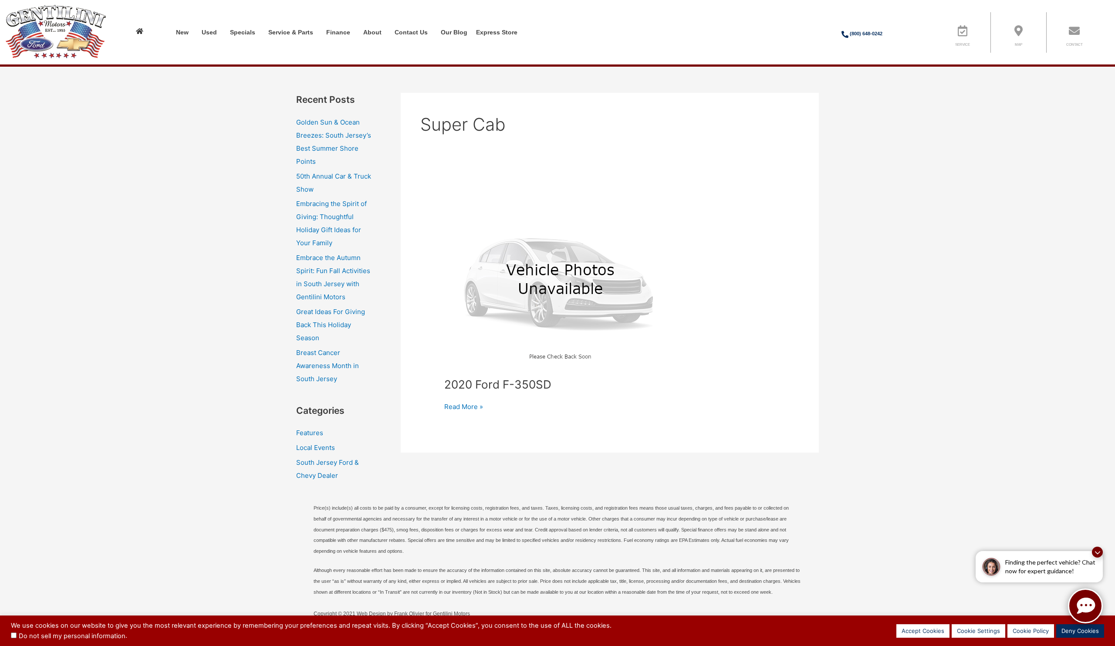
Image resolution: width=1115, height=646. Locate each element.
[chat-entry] (1085, 606)
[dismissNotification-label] (1097, 552)
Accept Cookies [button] (923, 630)
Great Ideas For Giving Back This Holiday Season (330, 325)
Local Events (315, 447)
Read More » (463, 406)
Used (209, 32)
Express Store (496, 32)
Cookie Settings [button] (978, 630)
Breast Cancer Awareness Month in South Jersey (327, 365)
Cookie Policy (1031, 630)
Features (309, 433)
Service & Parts (290, 32)
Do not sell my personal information (72, 636)
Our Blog (454, 32)
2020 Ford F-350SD (497, 384)
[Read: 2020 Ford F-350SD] (560, 280)
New (182, 32)
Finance (338, 32)
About (372, 32)
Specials (242, 32)
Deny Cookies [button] (1080, 630)
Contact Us (411, 32)
